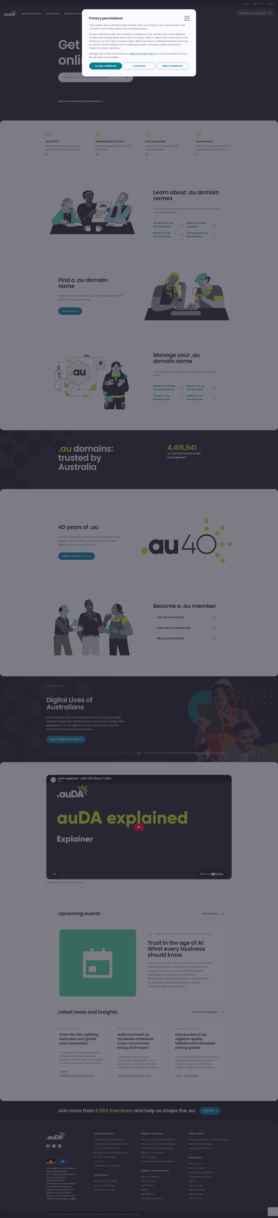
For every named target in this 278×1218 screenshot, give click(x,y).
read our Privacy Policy (141, 53)
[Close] (187, 18)
